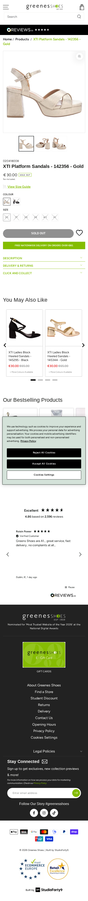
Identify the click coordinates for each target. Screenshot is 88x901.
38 (26, 217)
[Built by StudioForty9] (44, 891)
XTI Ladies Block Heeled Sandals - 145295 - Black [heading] (20, 356)
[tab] (33, 380)
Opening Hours (44, 724)
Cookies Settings (44, 737)
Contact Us (44, 718)
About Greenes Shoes (44, 685)
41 (54, 217)
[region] (44, 345)
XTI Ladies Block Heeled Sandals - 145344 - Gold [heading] (58, 356)
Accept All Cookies (44, 463)
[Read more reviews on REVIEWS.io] (63, 595)
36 (6, 217)
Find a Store (44, 692)
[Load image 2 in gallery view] (43, 143)
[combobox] (40, 17)
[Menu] (6, 7)
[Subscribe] (76, 793)
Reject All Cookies (44, 452)
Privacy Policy (44, 731)
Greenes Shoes (36, 850)
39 (35, 217)
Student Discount (44, 698)
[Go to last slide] (5, 345)
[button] (8, 554)
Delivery (44, 711)
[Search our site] (79, 17)
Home (7, 39)
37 (16, 217)
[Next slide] (83, 345)
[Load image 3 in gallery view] (59, 143)
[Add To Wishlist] (79, 235)
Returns (44, 705)
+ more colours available (21, 372)
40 (45, 217)
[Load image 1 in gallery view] (26, 143)
